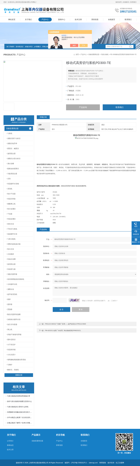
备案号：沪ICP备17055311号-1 (76, 463)
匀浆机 (9, 133)
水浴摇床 (10, 254)
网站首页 (11, 19)
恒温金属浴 (11, 219)
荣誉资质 (94, 19)
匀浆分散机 (104, 54)
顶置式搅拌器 (12, 274)
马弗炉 (9, 365)
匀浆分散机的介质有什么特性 (17, 407)
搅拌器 (9, 304)
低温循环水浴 (12, 234)
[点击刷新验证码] (74, 300)
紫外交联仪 (11, 339)
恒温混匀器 (11, 269)
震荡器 (9, 309)
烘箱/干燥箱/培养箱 (14, 334)
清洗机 (9, 189)
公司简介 (10, 441)
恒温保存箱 (11, 349)
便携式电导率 (12, 143)
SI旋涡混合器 (12, 174)
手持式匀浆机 (12, 229)
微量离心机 (11, 204)
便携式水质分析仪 (13, 158)
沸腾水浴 (10, 289)
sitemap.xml (93, 463)
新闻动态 (10, 445)
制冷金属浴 (11, 209)
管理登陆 (102, 463)
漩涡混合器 (11, 153)
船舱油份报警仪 (13, 169)
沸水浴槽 (10, 163)
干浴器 (9, 214)
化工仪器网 (120, 463)
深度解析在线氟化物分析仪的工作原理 (20, 412)
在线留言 (126, 2)
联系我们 (133, 2)
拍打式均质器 (12, 324)
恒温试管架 (11, 199)
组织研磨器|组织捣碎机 (15, 279)
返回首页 (119, 2)
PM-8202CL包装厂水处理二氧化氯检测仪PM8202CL (63, 330)
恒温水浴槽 (11, 259)
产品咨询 (83, 107)
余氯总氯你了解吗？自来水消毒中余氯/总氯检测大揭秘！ (20, 423)
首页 (77, 54)
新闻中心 (61, 19)
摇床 (9, 299)
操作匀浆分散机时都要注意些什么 (19, 401)
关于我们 (28, 19)
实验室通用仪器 (93, 54)
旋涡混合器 (11, 264)
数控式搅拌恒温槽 (13, 314)
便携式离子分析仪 (13, 138)
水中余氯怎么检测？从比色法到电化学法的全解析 (20, 417)
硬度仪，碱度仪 (13, 148)
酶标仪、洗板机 (13, 370)
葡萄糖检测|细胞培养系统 (16, 360)
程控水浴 (10, 224)
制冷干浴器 (11, 194)
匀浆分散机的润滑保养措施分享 (18, 396)
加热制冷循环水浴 (13, 319)
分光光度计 (11, 355)
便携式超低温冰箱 (13, 244)
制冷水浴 (10, 249)
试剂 (9, 179)
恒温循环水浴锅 (13, 184)
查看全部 (18, 375)
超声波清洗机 (12, 294)
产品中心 (45, 19)
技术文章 (78, 19)
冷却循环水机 (12, 284)
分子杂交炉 (11, 344)
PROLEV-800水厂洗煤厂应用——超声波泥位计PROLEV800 (65, 324)
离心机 (9, 329)
